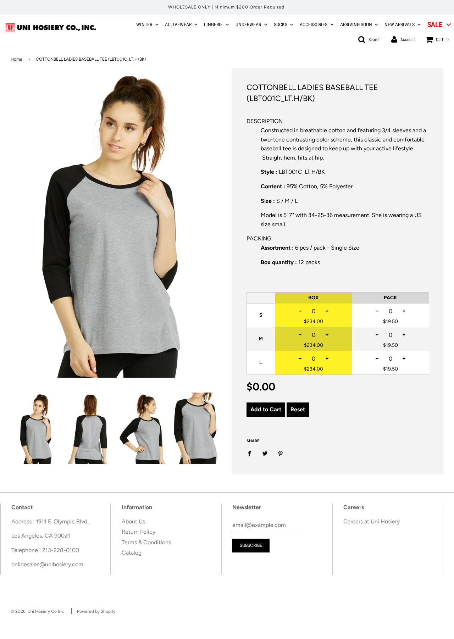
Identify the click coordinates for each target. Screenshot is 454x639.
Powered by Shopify (96, 611)
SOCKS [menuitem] (280, 24)
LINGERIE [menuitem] (213, 24)
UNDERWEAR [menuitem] (248, 24)
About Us (133, 521)
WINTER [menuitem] (144, 24)
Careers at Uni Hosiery (371, 521)
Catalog (132, 552)
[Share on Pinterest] (280, 453)
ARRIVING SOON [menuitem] (356, 24)
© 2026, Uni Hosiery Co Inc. (38, 611)
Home (16, 59)
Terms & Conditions (146, 542)
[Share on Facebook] (251, 453)
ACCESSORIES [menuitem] (313, 24)
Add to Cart (265, 409)
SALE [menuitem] (434, 24)
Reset (297, 409)
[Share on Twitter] (265, 453)
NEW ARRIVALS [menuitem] (399, 24)
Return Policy (138, 531)
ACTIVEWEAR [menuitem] (178, 24)
